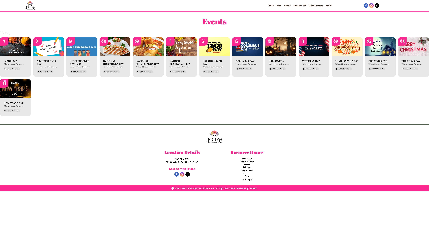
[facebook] (366, 5)
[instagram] (371, 5)
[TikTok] (377, 5)
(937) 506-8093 (182, 159)
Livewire (252, 188)
